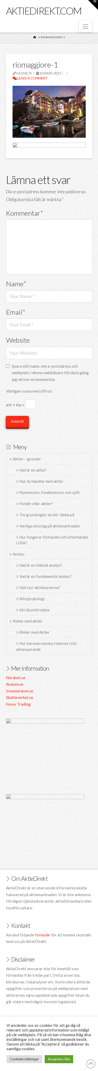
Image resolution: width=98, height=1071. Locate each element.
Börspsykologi (32, 598)
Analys (19, 554)
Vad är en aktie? (33, 470)
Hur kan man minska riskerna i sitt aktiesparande (46, 646)
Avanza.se (14, 684)
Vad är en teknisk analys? (40, 565)
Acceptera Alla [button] (59, 1059)
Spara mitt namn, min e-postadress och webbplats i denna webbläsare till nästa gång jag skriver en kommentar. (50, 373)
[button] (85, 26)
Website (18, 340)
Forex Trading (18, 704)
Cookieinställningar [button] (24, 1059)
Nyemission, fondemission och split (49, 492)
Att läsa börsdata (34, 609)
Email (16, 312)
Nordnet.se (15, 677)
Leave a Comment (32, 78)
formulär (42, 935)
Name (16, 284)
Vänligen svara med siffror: (29, 391)
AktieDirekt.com (44, 11)
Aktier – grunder (27, 459)
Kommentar (24, 213)
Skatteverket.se (19, 697)
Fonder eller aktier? (36, 503)
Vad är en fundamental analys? (45, 576)
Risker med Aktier (34, 632)
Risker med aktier (28, 621)
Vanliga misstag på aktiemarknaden (49, 526)
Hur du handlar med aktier (41, 481)
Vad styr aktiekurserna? (39, 587)
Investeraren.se (19, 691)
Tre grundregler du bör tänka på (46, 514)
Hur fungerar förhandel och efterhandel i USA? (52, 540)
